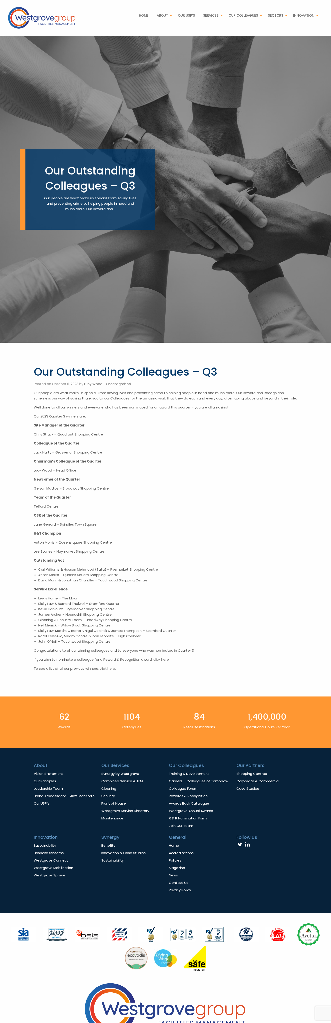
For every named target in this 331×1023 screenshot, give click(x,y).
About (162, 15)
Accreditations (181, 853)
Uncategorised (118, 383)
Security (108, 796)
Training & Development (189, 773)
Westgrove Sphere (49, 875)
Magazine (177, 867)
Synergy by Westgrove (120, 773)
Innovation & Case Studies (123, 853)
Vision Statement (48, 773)
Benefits (108, 845)
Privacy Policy (180, 890)
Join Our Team (181, 825)
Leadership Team (48, 788)
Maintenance (112, 818)
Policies (175, 860)
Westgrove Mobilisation (53, 867)
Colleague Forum (183, 788)
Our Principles (45, 781)
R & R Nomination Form (188, 818)
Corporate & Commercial (257, 781)
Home (144, 15)
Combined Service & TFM (122, 781)
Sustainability (45, 845)
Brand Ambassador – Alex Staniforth (64, 796)
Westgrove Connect (51, 860)
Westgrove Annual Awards (191, 810)
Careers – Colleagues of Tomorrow (198, 781)
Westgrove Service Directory (125, 810)
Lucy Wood (93, 383)
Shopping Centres (251, 773)
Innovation (303, 15)
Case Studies (247, 788)
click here (161, 659)
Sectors (275, 15)
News (173, 875)
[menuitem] (143, 15)
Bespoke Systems (49, 853)
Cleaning (108, 788)
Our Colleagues (243, 15)
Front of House (113, 803)
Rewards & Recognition (188, 796)
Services (211, 15)
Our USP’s (186, 15)
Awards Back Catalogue (189, 803)
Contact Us (178, 882)
